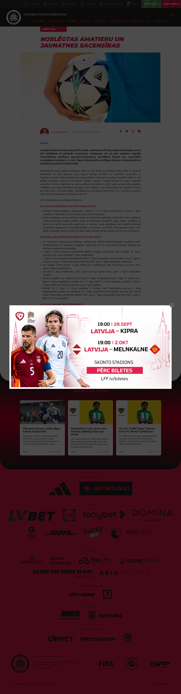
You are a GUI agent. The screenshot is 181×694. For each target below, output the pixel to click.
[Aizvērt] (171, 305)
